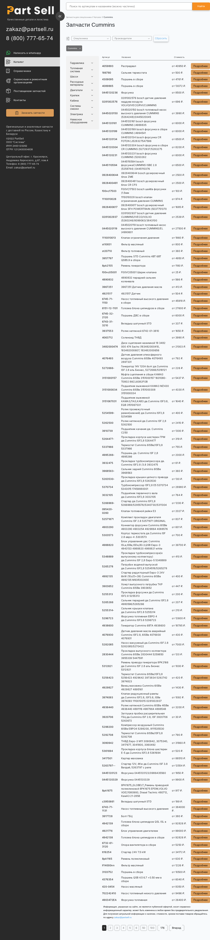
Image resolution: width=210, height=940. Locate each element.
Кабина (74, 100)
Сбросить (161, 38)
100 (152, 927)
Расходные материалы (76, 83)
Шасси (74, 76)
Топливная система (76, 70)
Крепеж (74, 95)
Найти (201, 6)
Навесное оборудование (78, 121)
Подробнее (200, 66)
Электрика (76, 114)
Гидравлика (77, 63)
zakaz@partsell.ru (123, 917)
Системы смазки (75, 107)
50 (143, 927)
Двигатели (76, 90)
